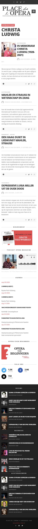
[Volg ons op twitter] (3, 370)
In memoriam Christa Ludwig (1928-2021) (26, 50)
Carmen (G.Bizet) (7, 286)
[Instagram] (17, 2)
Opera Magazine (5, 271)
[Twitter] (20, 2)
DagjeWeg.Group (19, 523)
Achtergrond (21, 43)
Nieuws (12, 134)
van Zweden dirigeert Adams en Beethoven (16, 307)
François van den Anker (12, 102)
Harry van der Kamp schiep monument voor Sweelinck (22, 401)
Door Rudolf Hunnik (14, 439)
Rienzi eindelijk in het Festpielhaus (21, 459)
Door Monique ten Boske (15, 395)
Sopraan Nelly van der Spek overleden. (22, 424)
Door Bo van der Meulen (15, 427)
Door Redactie (12, 404)
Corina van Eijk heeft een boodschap (21, 502)
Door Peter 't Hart (13, 445)
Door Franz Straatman (15, 471)
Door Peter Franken (14, 461)
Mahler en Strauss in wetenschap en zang (15, 96)
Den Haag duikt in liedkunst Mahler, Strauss (13, 140)
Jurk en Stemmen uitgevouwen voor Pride (22, 409)
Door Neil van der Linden (15, 412)
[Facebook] (13, 2)
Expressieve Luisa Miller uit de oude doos (17, 187)
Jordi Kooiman (25, 59)
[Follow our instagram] (3, 376)
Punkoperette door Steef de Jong (13, 318)
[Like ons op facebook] (20, 370)
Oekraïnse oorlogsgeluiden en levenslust (20, 435)
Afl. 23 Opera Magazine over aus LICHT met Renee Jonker (23, 271)
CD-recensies (5, 183)
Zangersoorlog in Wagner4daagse (21, 443)
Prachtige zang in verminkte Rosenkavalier (19, 467)
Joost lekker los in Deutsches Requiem (22, 417)
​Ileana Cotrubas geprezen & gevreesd (22, 392)
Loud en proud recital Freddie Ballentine (19, 451)
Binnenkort (5, 134)
